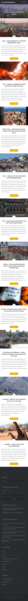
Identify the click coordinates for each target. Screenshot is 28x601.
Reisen (3, 566)
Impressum (4, 584)
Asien (3, 553)
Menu (24, 2)
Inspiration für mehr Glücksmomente (10, 558)
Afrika (3, 551)
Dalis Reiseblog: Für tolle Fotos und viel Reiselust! (12, 512)
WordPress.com (14, 598)
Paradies (4, 564)
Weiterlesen (14, 58)
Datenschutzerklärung (7, 579)
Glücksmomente (5, 581)
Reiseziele (4, 569)
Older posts (6, 469)
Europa (3, 556)
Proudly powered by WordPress (10, 596)
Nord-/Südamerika (6, 561)
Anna (3, 523)
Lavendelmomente (8, 2)
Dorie (3, 535)
